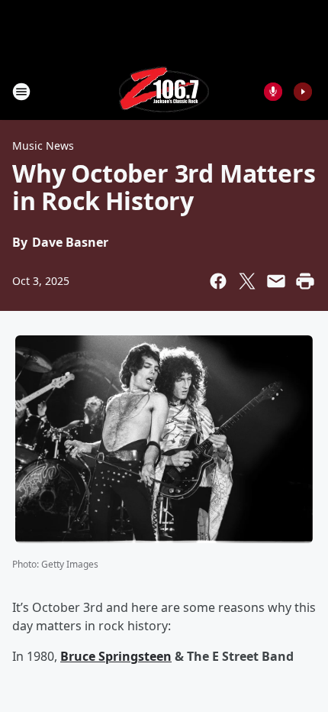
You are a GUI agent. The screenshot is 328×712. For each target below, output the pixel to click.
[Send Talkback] (273, 92)
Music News (43, 145)
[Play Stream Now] (303, 92)
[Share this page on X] (247, 281)
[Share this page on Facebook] (218, 281)
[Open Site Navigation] (21, 92)
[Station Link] (164, 91)
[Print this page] (305, 281)
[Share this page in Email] (276, 281)
